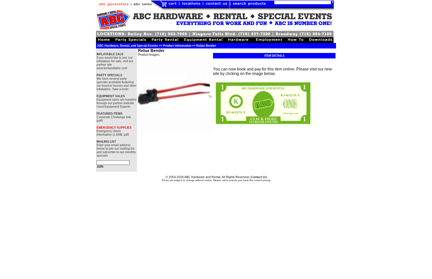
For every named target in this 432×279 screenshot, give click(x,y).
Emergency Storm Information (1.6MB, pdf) (112, 132)
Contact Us (259, 177)
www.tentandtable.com (111, 68)
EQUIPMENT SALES (110, 96)
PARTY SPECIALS (109, 75)
